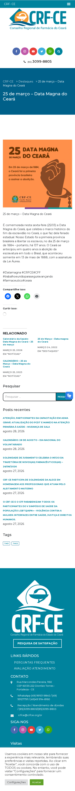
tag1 (6, 543)
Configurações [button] (16, 782)
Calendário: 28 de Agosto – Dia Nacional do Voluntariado (31, 442)
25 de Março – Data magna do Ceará (53, 340)
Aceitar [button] (36, 782)
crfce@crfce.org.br (30, 715)
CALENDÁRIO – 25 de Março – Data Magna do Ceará (16, 364)
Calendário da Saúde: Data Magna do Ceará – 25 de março (18, 341)
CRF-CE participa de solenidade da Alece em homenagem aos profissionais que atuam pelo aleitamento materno (34, 484)
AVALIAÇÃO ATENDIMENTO (35, 668)
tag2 (15, 543)
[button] (9, 4)
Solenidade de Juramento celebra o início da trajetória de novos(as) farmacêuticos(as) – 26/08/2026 (33, 462)
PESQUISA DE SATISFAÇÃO (38, 643)
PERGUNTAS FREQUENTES (34, 662)
